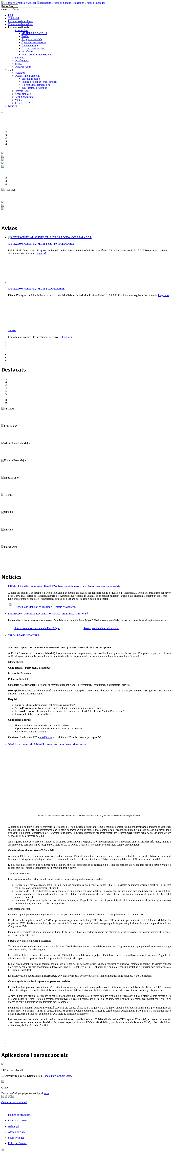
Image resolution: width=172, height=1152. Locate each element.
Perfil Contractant (24, 96)
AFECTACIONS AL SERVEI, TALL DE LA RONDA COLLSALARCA (41, 244)
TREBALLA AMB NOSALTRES (23, 635)
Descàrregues (22, 60)
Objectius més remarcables (36, 84)
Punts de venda (23, 66)
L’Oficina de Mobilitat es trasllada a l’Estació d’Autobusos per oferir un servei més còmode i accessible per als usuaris (64, 586)
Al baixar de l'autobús (33, 48)
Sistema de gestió (31, 78)
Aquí (46, 1093)
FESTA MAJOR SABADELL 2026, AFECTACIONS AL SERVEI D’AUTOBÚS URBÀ (48, 613)
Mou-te (19, 99)
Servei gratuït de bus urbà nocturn (101, 628)
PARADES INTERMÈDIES (37, 54)
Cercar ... (6, 9)
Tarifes (25, 36)
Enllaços (19, 57)
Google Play (49, 1075)
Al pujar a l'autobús (32, 39)
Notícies (12, 106)
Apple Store (64, 1075)
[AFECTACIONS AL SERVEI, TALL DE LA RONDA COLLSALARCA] (50, 237)
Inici (10, 15)
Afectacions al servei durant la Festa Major (37, 628)
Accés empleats (23, 93)
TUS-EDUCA (22, 102)
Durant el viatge (30, 45)
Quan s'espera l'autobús (34, 42)
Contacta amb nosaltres (20, 24)
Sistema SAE (22, 90)
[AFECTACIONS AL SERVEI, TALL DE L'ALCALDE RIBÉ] (25, 282)
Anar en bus (21, 30)
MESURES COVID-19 (34, 33)
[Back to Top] (2, 1149)
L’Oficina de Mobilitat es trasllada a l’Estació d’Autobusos (45, 606)
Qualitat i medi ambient (27, 75)
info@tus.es (45, 737)
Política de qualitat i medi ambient (39, 81)
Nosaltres (20, 72)
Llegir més (41, 253)
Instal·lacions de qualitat (34, 87)
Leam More (7, 422)
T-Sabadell (13, 18)
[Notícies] (25, 323)
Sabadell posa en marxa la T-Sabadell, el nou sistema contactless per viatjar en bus (47, 744)
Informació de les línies (20, 21)
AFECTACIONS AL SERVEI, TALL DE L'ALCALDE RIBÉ (36, 288)
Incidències (27, 51)
